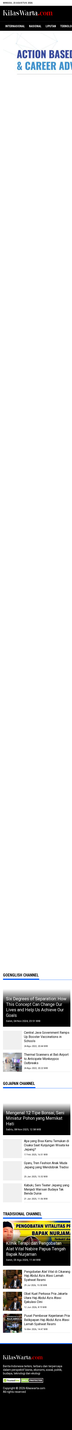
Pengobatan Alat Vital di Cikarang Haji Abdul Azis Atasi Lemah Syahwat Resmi (47, 1276)
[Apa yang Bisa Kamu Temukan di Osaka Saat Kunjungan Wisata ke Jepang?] (12, 1148)
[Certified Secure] (12, 1380)
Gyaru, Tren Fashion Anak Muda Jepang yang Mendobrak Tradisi (46, 1165)
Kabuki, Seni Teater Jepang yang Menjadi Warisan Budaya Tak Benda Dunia (46, 1189)
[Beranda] (28, 13)
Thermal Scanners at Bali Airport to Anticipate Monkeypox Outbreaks (46, 1059)
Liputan (51, 26)
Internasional (15, 26)
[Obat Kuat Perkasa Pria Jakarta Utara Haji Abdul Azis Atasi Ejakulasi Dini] (12, 1301)
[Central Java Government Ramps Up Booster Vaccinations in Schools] (12, 1040)
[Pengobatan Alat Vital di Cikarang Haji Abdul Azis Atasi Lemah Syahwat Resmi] (12, 1279)
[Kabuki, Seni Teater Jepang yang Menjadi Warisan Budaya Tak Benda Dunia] (12, 1192)
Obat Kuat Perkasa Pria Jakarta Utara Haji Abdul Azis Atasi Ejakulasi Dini (45, 1298)
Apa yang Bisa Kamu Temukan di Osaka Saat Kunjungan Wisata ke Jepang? (46, 1145)
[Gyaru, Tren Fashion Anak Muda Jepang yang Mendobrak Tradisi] (12, 1170)
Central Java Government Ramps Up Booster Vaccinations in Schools (46, 1037)
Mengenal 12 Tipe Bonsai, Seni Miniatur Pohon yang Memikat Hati (35, 1118)
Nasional (35, 26)
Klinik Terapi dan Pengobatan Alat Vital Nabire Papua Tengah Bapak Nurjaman (36, 1249)
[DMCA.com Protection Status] (32, 1380)
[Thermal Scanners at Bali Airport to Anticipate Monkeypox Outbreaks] (12, 1062)
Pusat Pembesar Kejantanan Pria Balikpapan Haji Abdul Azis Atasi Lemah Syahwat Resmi (47, 1320)
